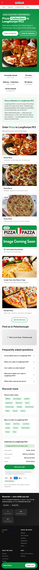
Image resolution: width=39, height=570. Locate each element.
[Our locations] (2, 2)
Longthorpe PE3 (19, 7)
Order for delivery (10, 33)
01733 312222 (10, 89)
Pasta (14, 432)
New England (17, 398)
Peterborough (10, 407)
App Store (6, 505)
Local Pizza (26, 424)
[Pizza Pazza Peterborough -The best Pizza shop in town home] (19, 2)
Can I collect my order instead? (14, 368)
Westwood (19, 403)
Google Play (15, 505)
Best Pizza (16, 424)
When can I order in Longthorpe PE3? (16, 362)
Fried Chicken (25, 428)
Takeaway (10, 7)
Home (3, 7)
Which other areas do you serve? (15, 381)
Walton (8, 411)
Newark (15, 411)
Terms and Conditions (27, 553)
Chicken (15, 428)
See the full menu (19, 320)
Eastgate (19, 407)
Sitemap (23, 556)
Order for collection (28, 33)
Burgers (8, 424)
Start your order (19, 467)
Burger (8, 432)
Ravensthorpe (29, 407)
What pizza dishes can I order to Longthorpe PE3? (15, 374)
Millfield (8, 398)
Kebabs (8, 428)
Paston (27, 403)
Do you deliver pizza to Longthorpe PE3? (17, 356)
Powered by (4, 530)
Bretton (23, 411)
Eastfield (26, 398)
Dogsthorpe (9, 403)
